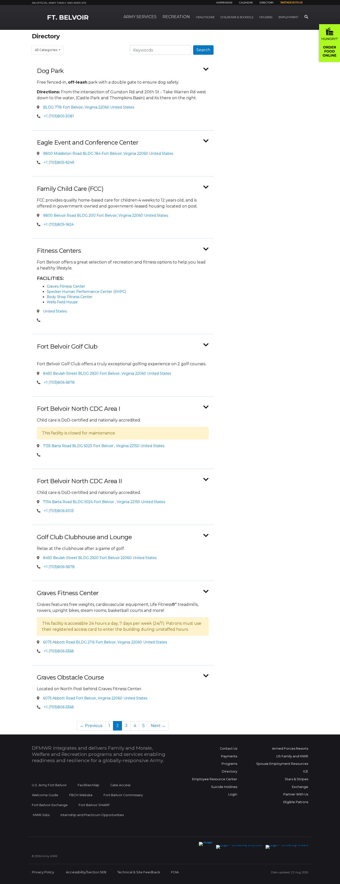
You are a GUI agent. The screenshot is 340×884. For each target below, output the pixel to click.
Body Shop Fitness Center (69, 297)
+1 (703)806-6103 (59, 511)
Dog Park (50, 70)
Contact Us (228, 748)
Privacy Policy (43, 872)
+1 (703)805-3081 (59, 116)
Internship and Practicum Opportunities (92, 815)
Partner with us (291, 2)
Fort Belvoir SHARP (94, 805)
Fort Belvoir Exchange (50, 805)
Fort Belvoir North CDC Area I (78, 408)
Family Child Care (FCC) (70, 188)
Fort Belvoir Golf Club (67, 346)
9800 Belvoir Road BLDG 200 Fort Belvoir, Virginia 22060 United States (105, 215)
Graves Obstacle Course (70, 677)
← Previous (91, 725)
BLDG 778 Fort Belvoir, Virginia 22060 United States (88, 107)
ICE (305, 771)
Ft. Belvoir (68, 17)
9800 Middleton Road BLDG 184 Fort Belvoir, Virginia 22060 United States (107, 153)
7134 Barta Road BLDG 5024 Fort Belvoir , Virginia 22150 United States (103, 502)
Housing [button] (266, 17)
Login (232, 794)
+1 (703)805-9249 (59, 162)
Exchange (300, 787)
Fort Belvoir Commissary (123, 795)
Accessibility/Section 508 (86, 872)
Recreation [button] (176, 16)
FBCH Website (81, 795)
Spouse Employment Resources (282, 764)
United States (54, 311)
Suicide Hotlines (224, 787)
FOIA (175, 872)
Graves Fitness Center (66, 286)
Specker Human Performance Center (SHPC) (86, 291)
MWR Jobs (41, 815)
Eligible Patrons (295, 802)
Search (203, 50)
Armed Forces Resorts (290, 748)
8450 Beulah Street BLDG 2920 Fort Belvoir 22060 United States (99, 558)
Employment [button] (288, 17)
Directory (267, 2)
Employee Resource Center (214, 779)
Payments (229, 756)
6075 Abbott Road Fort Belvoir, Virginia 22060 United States (94, 698)
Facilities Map (88, 785)
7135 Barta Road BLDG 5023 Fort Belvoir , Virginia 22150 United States (103, 446)
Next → (158, 725)
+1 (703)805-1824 (59, 224)
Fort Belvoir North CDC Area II (79, 481)
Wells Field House (62, 302)
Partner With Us (295, 794)
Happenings (224, 2)
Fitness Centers (59, 250)
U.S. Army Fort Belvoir (49, 785)
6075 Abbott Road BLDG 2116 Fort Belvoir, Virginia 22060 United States (104, 642)
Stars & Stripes (296, 779)
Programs (229, 764)
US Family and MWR (292, 756)
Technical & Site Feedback (138, 872)
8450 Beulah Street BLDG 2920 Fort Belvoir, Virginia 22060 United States (106, 373)
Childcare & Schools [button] (237, 17)
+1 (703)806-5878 (59, 382)
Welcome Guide (45, 795)
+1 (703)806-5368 (59, 651)
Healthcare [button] (205, 17)
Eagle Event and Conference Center (87, 142)
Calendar (246, 2)
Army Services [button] (140, 16)
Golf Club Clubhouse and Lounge (84, 537)
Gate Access (120, 785)
